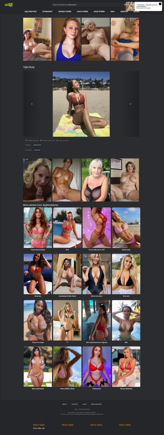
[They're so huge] (38, 320)
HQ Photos (31, 11)
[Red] (67, 227)
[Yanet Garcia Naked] (38, 227)
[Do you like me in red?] (97, 227)
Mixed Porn (65, 11)
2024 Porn (82, 11)
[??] (67, 320)
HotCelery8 (37, 150)
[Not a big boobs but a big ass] (97, 320)
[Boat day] (38, 274)
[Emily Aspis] (126, 227)
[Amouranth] (97, 366)
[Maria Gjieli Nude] (38, 366)
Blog (136, 11)
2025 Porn (99, 11)
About (64, 404)
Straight (47, 11)
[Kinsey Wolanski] (126, 366)
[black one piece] (97, 274)
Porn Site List (39, 428)
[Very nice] (126, 274)
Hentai (124, 11)
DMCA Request (96, 404)
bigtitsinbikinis (37, 145)
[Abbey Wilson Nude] (67, 366)
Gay (112, 11)
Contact (75, 404)
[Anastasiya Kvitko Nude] (67, 274)
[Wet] (126, 320)
